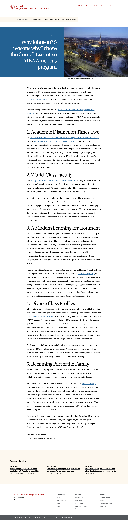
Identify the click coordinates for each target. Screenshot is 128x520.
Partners (110, 6)
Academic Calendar (105, 497)
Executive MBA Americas (37, 99)
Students (88, 6)
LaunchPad (103, 506)
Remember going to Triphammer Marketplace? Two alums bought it (24, 469)
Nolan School (78, 500)
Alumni (80, 6)
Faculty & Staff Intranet (106, 503)
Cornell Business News (22, 19)
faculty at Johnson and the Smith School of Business (52, 180)
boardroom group (85, 273)
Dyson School (79, 497)
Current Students (61, 500)
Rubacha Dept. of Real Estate (81, 507)
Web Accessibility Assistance (64, 517)
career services (88, 383)
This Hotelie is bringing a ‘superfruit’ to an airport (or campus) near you (63, 469)
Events (102, 500)
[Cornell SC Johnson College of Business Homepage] (31, 495)
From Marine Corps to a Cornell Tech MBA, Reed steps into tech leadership (100, 469)
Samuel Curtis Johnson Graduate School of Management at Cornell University (64, 137)
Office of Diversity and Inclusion (40, 316)
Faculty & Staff (98, 6)
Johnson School (79, 503)
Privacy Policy (48, 517)
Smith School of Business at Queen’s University (54, 141)
